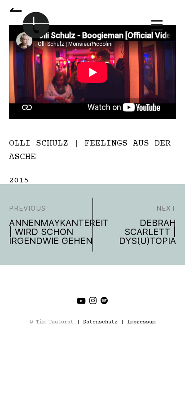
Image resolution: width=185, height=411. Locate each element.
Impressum (141, 322)
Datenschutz (100, 322)
